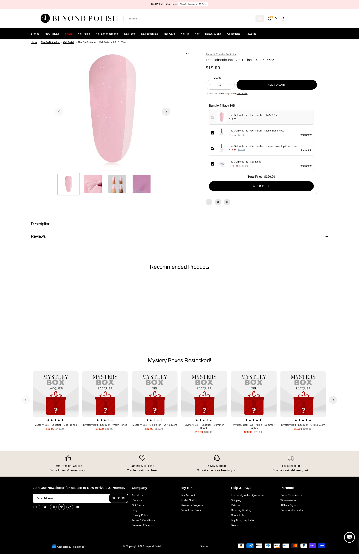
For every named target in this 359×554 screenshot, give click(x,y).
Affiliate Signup (289, 505)
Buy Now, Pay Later (242, 520)
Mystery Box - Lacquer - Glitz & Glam (303, 424)
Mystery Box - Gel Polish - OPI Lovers (154, 424)
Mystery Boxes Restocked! (179, 360)
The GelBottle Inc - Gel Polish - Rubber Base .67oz (257, 130)
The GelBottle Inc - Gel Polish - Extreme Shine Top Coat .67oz (263, 146)
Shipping (236, 500)
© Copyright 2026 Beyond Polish (142, 546)
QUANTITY (220, 77)
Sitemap (204, 546)
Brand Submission (291, 495)
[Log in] (276, 18)
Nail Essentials (149, 33)
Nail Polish (84, 33)
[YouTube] (78, 507)
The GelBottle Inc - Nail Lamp (245, 161)
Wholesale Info (289, 500)
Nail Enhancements (107, 33)
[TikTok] (70, 507)
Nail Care (169, 33)
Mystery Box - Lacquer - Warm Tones (105, 424)
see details (242, 93)
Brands (35, 33)
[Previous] (59, 112)
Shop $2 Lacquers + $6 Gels (193, 4)
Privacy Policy (140, 515)
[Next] (166, 112)
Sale (68, 33)
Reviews (137, 500)
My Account (188, 495)
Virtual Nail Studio (191, 510)
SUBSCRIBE (118, 498)
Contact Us (237, 515)
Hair (197, 33)
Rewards (251, 33)
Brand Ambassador (291, 510)
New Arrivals (52, 33)
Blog (134, 510)
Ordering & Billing (241, 510)
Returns (235, 505)
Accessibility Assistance (70, 546)
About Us (137, 495)
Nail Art (185, 33)
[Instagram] (53, 507)
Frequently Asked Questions (247, 495)
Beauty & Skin (213, 33)
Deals (234, 525)
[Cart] (283, 18)
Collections (233, 33)
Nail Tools (130, 33)
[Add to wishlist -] (187, 54)
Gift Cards (138, 505)
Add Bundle (261, 186)
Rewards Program (192, 505)
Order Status (189, 500)
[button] (349, 537)
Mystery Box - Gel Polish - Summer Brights (253, 426)
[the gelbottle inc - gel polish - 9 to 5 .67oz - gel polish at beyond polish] (112, 111)
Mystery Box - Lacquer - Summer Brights (204, 426)
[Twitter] (218, 202)
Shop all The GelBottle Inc (221, 54)
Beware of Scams (142, 525)
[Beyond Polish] (80, 18)
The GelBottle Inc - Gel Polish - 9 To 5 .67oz (253, 115)
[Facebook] (209, 202)
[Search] (259, 18)
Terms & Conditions (143, 520)
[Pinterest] (227, 202)
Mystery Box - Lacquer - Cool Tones (55, 424)
